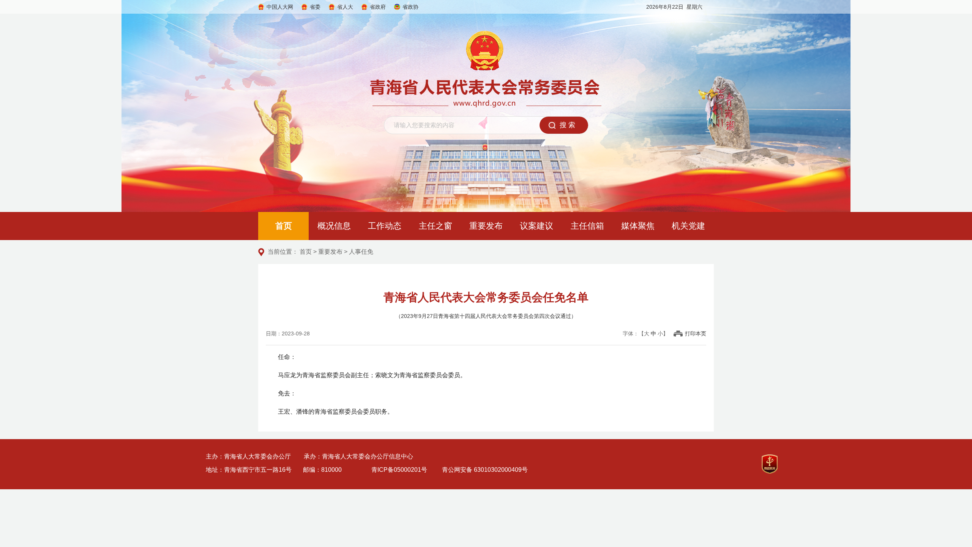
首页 (283, 226)
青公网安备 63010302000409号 (485, 469)
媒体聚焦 (638, 226)
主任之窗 (435, 226)
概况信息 (334, 226)
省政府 (378, 7)
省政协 (410, 7)
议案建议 (536, 226)
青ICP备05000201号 (399, 469)
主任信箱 (587, 226)
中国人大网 (280, 7)
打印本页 (695, 333)
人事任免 (361, 251)
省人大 (345, 7)
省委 (315, 7)
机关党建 (688, 226)
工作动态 (384, 226)
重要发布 (486, 226)
